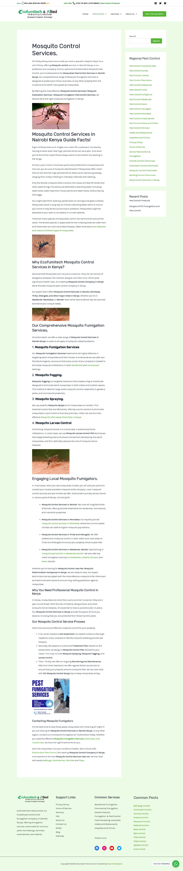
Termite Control (141, 813)
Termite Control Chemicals (142, 161)
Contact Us (61, 824)
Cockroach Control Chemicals (143, 165)
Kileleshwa (75, 557)
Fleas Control (140, 841)
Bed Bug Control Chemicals (142, 175)
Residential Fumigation (106, 804)
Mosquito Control (142, 821)
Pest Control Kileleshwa (140, 85)
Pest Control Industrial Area (142, 66)
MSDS (58, 828)
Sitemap (60, 836)
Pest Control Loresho (139, 75)
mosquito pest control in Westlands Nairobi (63, 553)
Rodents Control (141, 825)
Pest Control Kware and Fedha (143, 123)
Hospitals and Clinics (139, 137)
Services (115, 14)
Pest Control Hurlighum (140, 94)
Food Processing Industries (108, 820)
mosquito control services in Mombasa (60, 523)
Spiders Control (141, 845)
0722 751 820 (81, 3)
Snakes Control (141, 817)
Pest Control (98, 14)
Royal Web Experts (114, 864)
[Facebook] (155, 3)
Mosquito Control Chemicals (143, 170)
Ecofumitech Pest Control (44, 752)
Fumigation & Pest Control (108, 816)
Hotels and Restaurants (140, 132)
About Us (130, 14)
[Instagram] (165, 3)
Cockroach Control (142, 809)
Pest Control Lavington (140, 109)
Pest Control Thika (138, 89)
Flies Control (140, 837)
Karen (44, 561)
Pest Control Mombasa (140, 113)
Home (85, 14)
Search (132, 36)
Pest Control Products (139, 200)
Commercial (93, 365)
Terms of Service (137, 147)
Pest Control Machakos (140, 80)
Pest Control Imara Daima (141, 118)
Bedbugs (47, 760)
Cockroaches (58, 760)
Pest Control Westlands (140, 99)
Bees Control (140, 829)
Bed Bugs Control (142, 805)
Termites (70, 760)
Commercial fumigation (106, 808)
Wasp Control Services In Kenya (144, 180)
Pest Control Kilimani (139, 128)
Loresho (85, 557)
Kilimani (94, 557)
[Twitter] (160, 3)
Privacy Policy (136, 142)
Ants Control (139, 849)
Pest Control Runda (138, 70)
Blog (58, 832)
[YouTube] (112, 848)
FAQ (57, 816)
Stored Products (102, 812)
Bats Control (139, 833)
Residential (76, 365)
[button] (105, 13)
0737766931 (94, 3)
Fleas (81, 760)
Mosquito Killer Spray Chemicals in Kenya (61, 417)
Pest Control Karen (138, 104)
